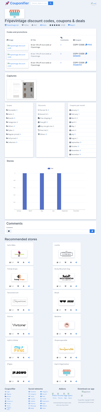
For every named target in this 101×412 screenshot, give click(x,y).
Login (8, 392)
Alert (35, 25)
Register (9, 394)
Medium (44, 406)
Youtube (32, 399)
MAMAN (76, 56)
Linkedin (32, 401)
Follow (26, 25)
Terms (8, 406)
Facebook (33, 392)
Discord (44, 394)
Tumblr (44, 399)
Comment (9, 227)
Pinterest (32, 403)
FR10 (89, 45)
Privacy (9, 403)
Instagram (33, 394)
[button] (93, 3)
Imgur (44, 403)
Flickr (43, 396)
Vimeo (44, 408)
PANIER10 (77, 65)
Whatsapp (33, 406)
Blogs (8, 399)
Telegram (45, 392)
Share (44, 25)
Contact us (10, 401)
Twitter (32, 396)
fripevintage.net (13, 25)
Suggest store (9, 408)
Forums (9, 396)
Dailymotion (45, 401)
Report (72, 25)
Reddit (32, 408)
